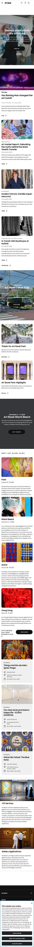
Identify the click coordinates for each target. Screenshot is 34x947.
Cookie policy (5, 929)
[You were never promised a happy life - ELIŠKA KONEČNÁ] (17, 694)
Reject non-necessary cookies (17, 938)
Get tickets (17, 432)
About (3, 900)
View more (24, 632)
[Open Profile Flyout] (25, 2)
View (3, 164)
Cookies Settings (17, 933)
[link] (8, 2)
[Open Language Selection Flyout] (31, 2)
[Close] (32, 903)
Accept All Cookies (17, 943)
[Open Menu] (2, 2)
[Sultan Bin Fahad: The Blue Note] (17, 741)
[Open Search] (21, 2)
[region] (17, 924)
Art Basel (4, 893)
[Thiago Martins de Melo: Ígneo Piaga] (17, 649)
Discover (17, 304)
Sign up (16, 48)
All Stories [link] (5, 265)
